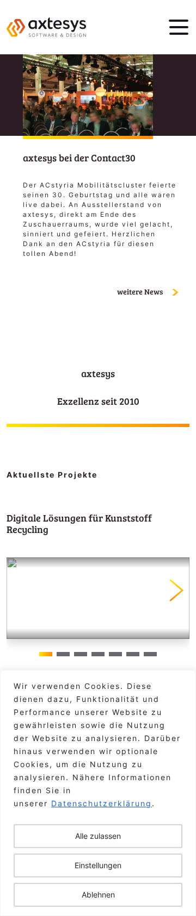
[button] (176, 590)
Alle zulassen (98, 835)
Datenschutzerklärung (101, 803)
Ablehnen (98, 894)
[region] (98, 793)
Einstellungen (98, 865)
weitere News (140, 291)
